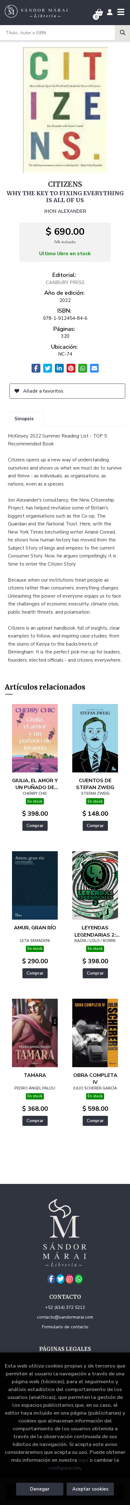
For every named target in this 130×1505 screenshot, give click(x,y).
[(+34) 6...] (79, 1279)
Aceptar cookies (90, 1489)
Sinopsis (24, 419)
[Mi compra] (99, 12)
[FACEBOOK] (51, 1279)
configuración (64, 1467)
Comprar (35, 826)
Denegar (40, 1489)
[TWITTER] (60, 1279)
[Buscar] (122, 32)
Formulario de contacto (65, 1327)
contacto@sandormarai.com (65, 1317)
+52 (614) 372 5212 (65, 1307)
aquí (83, 1460)
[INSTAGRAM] (70, 1279)
